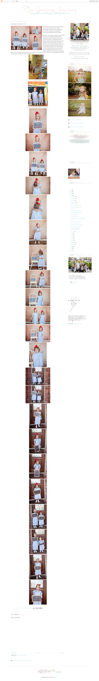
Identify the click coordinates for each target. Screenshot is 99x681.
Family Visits (73, 203)
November (73, 198)
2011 (70, 248)
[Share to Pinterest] (42, 608)
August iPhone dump (74, 222)
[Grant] (79, 116)
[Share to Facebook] (40, 608)
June (72, 235)
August (72, 231)
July (71, 233)
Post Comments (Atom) (22, 655)
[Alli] (79, 99)
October (72, 200)
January (72, 244)
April (72, 238)
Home (38, 652)
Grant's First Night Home (75, 205)
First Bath (72, 209)
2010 (70, 250)
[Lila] (79, 82)
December (73, 196)
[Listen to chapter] (72, 321)
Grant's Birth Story (74, 216)
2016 (70, 189)
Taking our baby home (75, 210)
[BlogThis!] (37, 608)
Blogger (55, 677)
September (73, 202)
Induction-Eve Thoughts (75, 221)
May (72, 237)
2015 (70, 191)
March (72, 240)
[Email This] (36, 608)
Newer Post (13, 652)
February (73, 242)
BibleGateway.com (77, 323)
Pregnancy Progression (75, 207)
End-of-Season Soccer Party (76, 224)
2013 (70, 195)
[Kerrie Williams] (49, 673)
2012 (70, 246)
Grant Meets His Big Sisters (76, 212)
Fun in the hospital (74, 214)
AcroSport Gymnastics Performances (75, 229)
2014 (70, 193)
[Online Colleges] (74, 281)
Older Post (62, 652)
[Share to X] (39, 608)
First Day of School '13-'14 (76, 226)
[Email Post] (33, 608)
